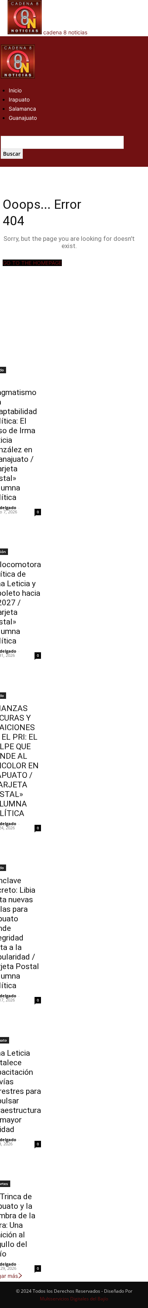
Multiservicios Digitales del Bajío (74, 1298)
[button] (3, 40)
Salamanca (22, 108)
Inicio (15, 90)
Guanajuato (23, 118)
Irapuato (19, 99)
